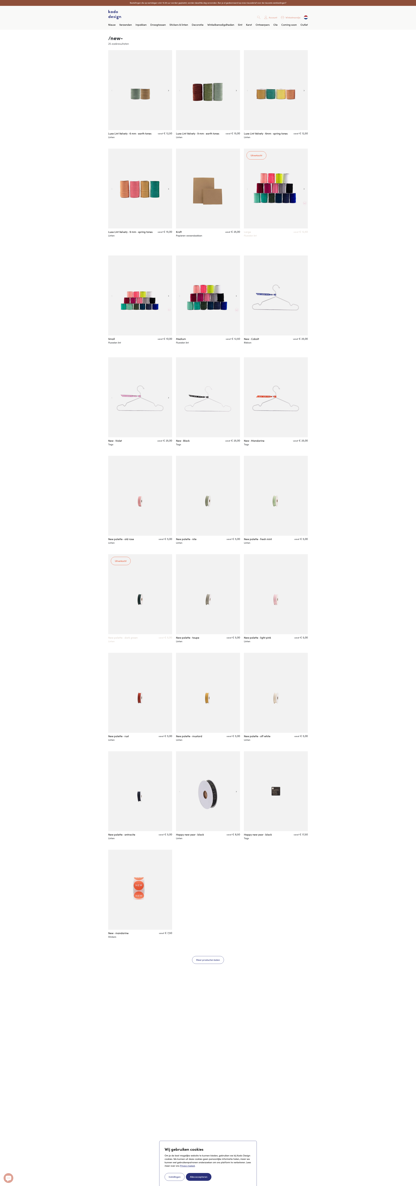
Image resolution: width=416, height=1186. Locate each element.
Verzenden (125, 24)
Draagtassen (158, 24)
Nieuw (112, 24)
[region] (140, 90)
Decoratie (197, 24)
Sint (240, 24)
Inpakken (141, 24)
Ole (275, 24)
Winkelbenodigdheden (220, 24)
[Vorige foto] (111, 90)
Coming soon (289, 24)
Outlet (304, 24)
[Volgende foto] (169, 90)
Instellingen (175, 1176)
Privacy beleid (187, 1165)
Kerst (249, 24)
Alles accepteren (198, 1176)
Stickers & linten (178, 24)
